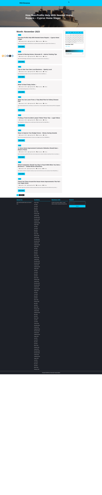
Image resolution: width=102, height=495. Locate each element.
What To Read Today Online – (27, 84)
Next (23, 195)
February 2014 (36, 347)
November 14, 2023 (23, 135)
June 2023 (36, 272)
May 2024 (36, 252)
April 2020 (36, 305)
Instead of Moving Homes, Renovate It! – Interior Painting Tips (37, 54)
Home (20, 51)
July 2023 (35, 270)
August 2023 (36, 268)
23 (74, 40)
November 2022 (37, 285)
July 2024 (35, 248)
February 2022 (36, 301)
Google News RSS (32, 41)
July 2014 (35, 338)
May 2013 (36, 363)
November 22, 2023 (23, 71)
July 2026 (35, 204)
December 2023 (37, 261)
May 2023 (36, 274)
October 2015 (36, 327)
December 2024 (37, 239)
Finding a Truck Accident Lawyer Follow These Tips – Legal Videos (39, 118)
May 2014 (36, 341)
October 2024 (36, 242)
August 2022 (36, 290)
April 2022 (36, 297)
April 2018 (36, 316)
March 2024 (36, 255)
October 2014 (36, 332)
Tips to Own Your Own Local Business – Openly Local (35, 69)
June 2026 (36, 206)
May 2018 (36, 314)
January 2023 (36, 281)
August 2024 (36, 246)
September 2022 (37, 288)
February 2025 (36, 235)
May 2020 (36, 303)
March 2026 (36, 211)
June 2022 (36, 294)
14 (69, 38)
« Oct (66, 46)
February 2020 (36, 308)
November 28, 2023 (23, 41)
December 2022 (37, 283)
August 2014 (36, 336)
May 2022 (36, 296)
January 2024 (36, 259)
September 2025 (37, 222)
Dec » (69, 46)
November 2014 (37, 330)
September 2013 (37, 356)
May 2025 (36, 230)
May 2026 (36, 208)
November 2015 (37, 325)
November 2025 (37, 219)
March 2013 (36, 367)
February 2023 (36, 279)
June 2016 (36, 321)
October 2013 (36, 354)
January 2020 (36, 310)
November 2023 (37, 263)
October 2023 (36, 264)
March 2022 (36, 299)
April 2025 (36, 231)
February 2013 (36, 369)
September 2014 (37, 334)
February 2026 (36, 213)
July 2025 (35, 226)
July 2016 (35, 319)
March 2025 (36, 233)
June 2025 (36, 228)
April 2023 (36, 275)
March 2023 (36, 277)
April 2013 (36, 365)
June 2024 (36, 250)
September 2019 (37, 312)
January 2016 (36, 323)
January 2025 (36, 237)
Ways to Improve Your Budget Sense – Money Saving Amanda (37, 133)
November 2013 (37, 352)
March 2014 (36, 345)
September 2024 (37, 244)
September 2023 (37, 266)
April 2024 (36, 253)
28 (69, 42)
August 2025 (36, 224)
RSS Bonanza (25, 3)
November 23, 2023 (23, 56)
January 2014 (36, 349)
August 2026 (36, 202)
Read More (22, 47)
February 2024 (36, 257)
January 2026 (36, 215)
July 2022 (35, 292)
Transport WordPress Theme (47, 372)
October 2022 (36, 286)
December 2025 (37, 217)
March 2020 (36, 307)
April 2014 (36, 343)
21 (69, 40)
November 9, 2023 (23, 168)
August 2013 (36, 358)
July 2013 (35, 360)
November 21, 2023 (23, 103)
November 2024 (37, 241)
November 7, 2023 (23, 185)
